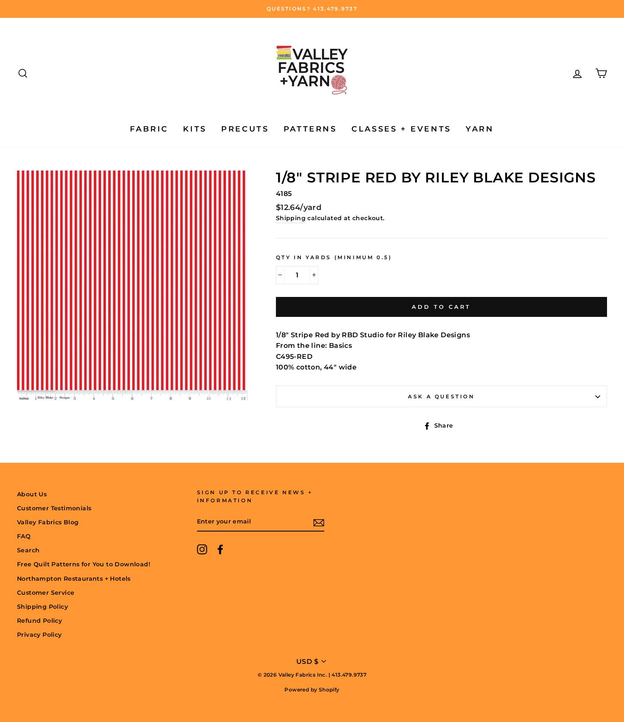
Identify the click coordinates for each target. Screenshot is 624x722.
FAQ (24, 536)
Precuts (245, 129)
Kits (194, 129)
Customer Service (45, 592)
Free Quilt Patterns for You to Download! (83, 564)
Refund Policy (39, 620)
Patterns (310, 129)
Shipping (291, 218)
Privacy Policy (39, 634)
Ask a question (441, 396)
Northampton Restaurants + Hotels (74, 578)
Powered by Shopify (311, 689)
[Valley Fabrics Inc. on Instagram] (202, 549)
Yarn (480, 129)
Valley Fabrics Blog (48, 522)
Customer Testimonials (54, 508)
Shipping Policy (42, 606)
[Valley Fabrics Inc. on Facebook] (220, 549)
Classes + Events (401, 129)
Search (28, 550)
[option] (312, 9)
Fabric (149, 129)
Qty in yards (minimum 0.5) (334, 257)
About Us (32, 494)
